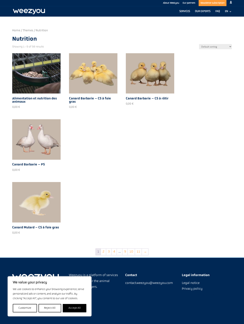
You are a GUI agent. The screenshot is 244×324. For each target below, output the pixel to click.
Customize (24, 308)
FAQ (217, 11)
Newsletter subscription (213, 3)
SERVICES (184, 11)
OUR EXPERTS (202, 11)
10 (131, 251)
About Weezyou (171, 3)
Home (16, 30)
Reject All (49, 308)
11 (138, 251)
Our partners (189, 3)
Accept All (74, 308)
